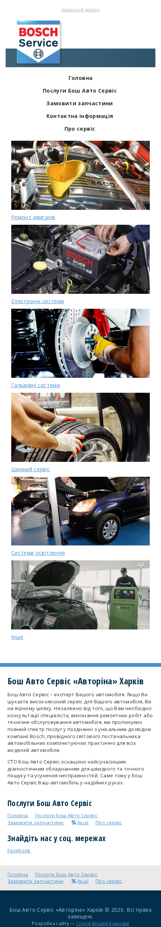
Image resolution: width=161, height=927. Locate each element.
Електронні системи (37, 301)
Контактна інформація (79, 115)
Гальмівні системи (35, 385)
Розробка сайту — (80, 923)
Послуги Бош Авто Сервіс (80, 90)
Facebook (19, 850)
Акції (83, 822)
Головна (80, 77)
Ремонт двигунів (33, 217)
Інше (17, 636)
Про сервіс (79, 128)
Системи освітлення (38, 552)
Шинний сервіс (30, 469)
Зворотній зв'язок (80, 9)
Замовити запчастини (79, 103)
